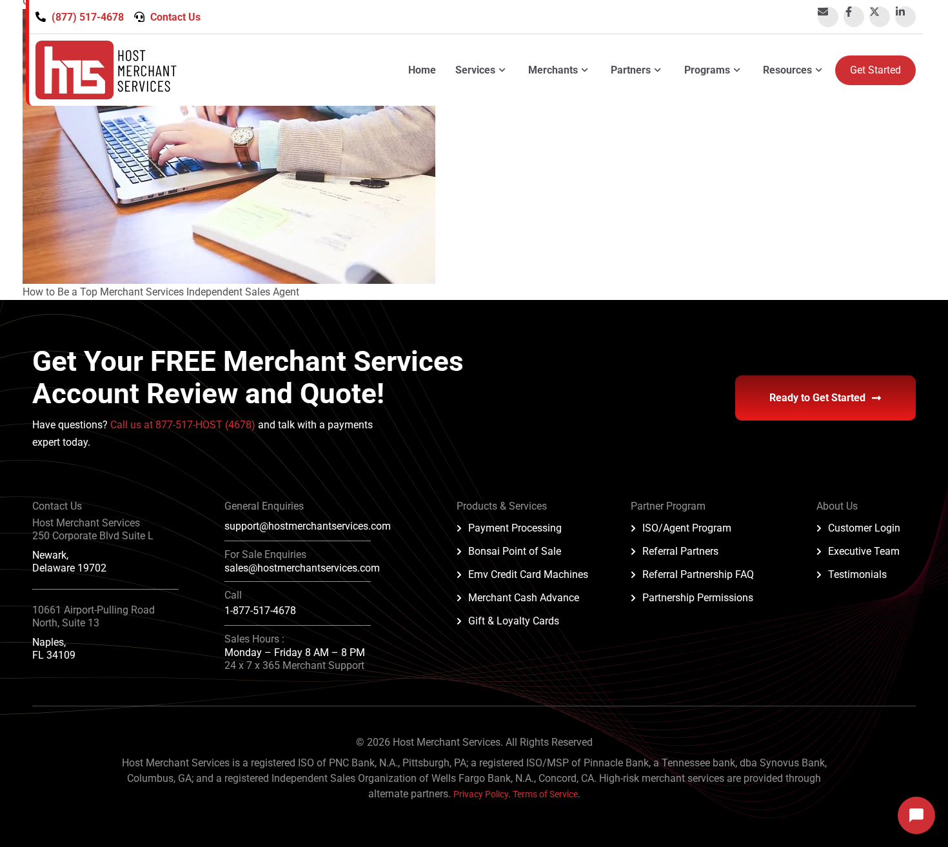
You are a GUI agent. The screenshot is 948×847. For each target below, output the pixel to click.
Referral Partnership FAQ (698, 574)
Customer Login (864, 528)
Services (475, 70)
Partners (631, 70)
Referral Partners (680, 551)
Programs (707, 70)
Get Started (875, 70)
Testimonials (857, 574)
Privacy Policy (480, 794)
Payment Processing (515, 528)
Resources (787, 70)
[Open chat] (916, 815)
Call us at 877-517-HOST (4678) (184, 425)
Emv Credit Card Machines (528, 574)
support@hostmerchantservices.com (307, 526)
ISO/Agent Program (686, 528)
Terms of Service (545, 794)
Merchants (553, 70)
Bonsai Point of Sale (514, 551)
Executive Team (864, 551)
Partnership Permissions (697, 598)
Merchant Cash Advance (523, 598)
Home (422, 70)
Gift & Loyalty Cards (513, 621)
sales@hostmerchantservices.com (302, 568)
